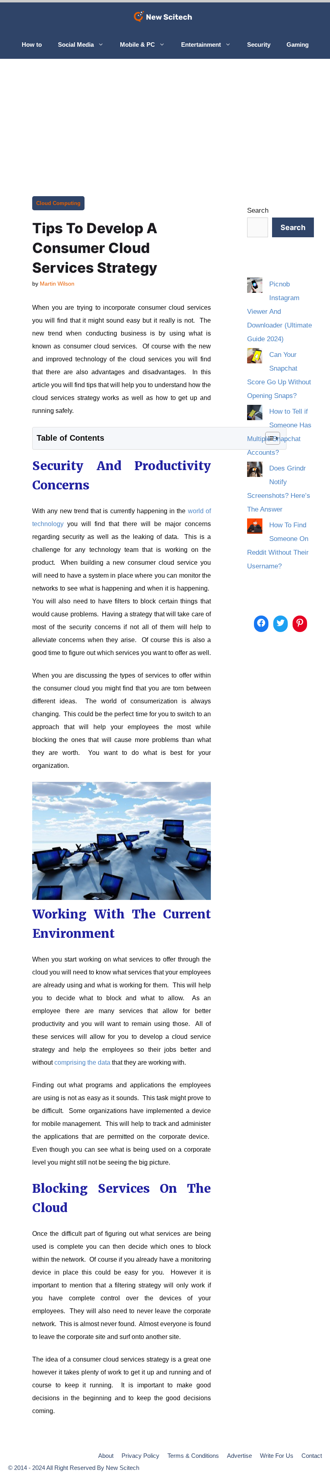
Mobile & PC (137, 44)
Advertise (239, 1455)
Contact (311, 1455)
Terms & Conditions (193, 1455)
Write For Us (276, 1455)
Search (257, 210)
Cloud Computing (58, 203)
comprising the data (82, 1062)
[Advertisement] (165, 119)
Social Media (76, 44)
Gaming (298, 44)
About (105, 1455)
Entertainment (201, 44)
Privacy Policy (140, 1455)
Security (258, 44)
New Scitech (122, 1467)
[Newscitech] (165, 16)
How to (32, 44)
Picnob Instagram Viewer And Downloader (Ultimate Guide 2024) (279, 311)
